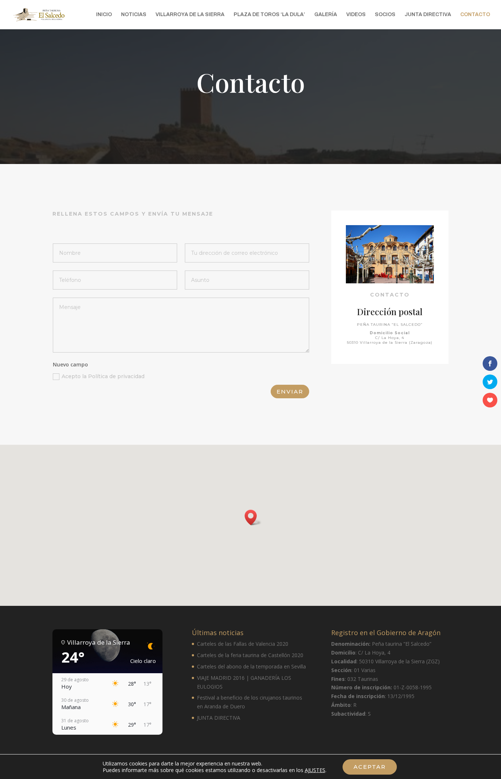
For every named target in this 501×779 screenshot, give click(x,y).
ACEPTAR (370, 766)
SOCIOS (385, 14)
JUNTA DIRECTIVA (428, 14)
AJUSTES (315, 770)
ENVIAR (290, 391)
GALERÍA (325, 14)
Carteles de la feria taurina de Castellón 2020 (250, 655)
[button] (253, 517)
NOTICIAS (133, 14)
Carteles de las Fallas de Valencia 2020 (242, 643)
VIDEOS (356, 14)
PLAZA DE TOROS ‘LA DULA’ (269, 14)
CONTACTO (475, 14)
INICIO (104, 14)
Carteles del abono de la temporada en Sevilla (251, 666)
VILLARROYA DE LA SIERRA (190, 14)
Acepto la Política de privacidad (103, 376)
